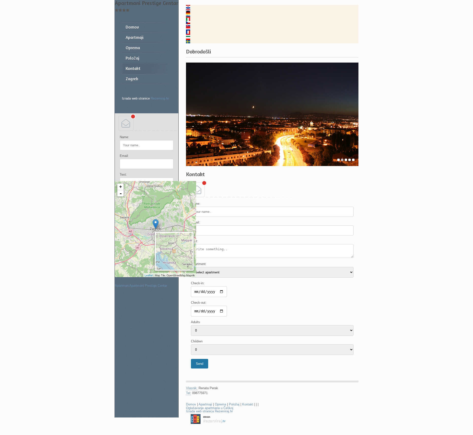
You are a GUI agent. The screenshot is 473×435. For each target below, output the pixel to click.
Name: (124, 137)
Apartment (198, 264)
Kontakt (247, 404)
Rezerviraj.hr (160, 98)
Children (197, 341)
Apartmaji (205, 404)
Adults (195, 322)
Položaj (234, 404)
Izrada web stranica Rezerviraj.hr (209, 411)
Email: (124, 156)
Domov (191, 404)
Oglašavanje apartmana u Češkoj (209, 408)
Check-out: (198, 302)
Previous (191, 114)
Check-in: (197, 283)
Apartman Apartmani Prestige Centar (141, 285)
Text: (123, 174)
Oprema (220, 404)
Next (353, 114)
